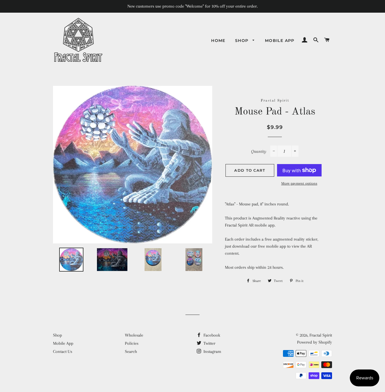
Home (218, 40)
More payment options (299, 183)
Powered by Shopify (314, 342)
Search (131, 351)
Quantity (258, 151)
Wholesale (134, 335)
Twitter (208, 343)
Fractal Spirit (320, 335)
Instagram (211, 351)
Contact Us (62, 351)
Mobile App (280, 40)
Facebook (211, 335)
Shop (242, 40)
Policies (131, 343)
